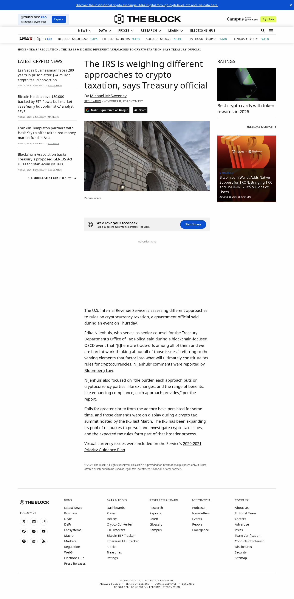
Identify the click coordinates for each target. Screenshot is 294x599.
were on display (146, 415)
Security (241, 552)
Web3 (68, 552)
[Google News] (34, 541)
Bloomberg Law (98, 370)
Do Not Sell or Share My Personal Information (147, 587)
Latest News (73, 507)
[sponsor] (246, 152)
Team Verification (247, 535)
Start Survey (193, 224)
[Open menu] (271, 30)
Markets (70, 541)
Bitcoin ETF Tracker (121, 535)
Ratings (112, 557)
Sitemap (241, 557)
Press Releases (75, 563)
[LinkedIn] (34, 522)
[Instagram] (44, 522)
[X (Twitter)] (24, 522)
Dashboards (116, 507)
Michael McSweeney (108, 95)
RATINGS (226, 61)
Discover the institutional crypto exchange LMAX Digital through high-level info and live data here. (147, 5)
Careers (240, 518)
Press (239, 530)
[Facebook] (24, 531)
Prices (111, 513)
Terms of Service (137, 584)
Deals (68, 518)
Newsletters (201, 513)
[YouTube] (44, 531)
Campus (156, 530)
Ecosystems (72, 530)
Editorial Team (245, 513)
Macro (69, 535)
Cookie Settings (166, 584)
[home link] (148, 19)
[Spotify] (24, 541)
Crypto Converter (119, 524)
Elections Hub (74, 557)
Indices (112, 518)
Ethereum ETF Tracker (123, 541)
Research (156, 507)
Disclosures (243, 546)
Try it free (268, 19)
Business (70, 513)
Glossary (156, 524)
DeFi (67, 524)
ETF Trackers (116, 530)
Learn (154, 518)
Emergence (200, 530)
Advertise (242, 524)
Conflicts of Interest (249, 541)
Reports (155, 513)
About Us (242, 507)
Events (197, 518)
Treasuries (114, 552)
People (197, 524)
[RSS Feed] (44, 541)
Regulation (72, 546)
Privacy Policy (110, 584)
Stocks (111, 546)
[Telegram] (34, 531)
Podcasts (198, 507)
